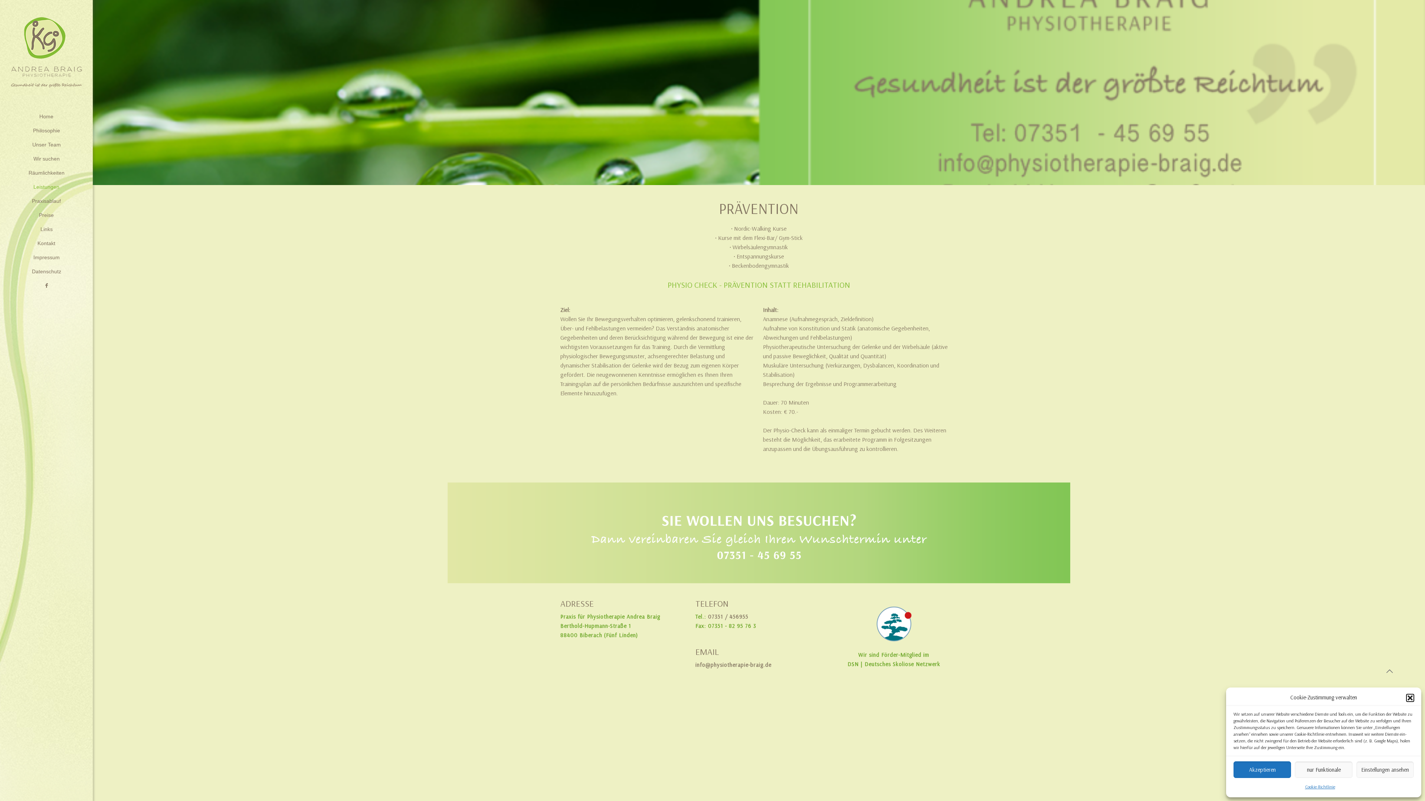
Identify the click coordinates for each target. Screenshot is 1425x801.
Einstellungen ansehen (1385, 770)
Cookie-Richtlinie (1320, 787)
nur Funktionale (1324, 770)
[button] (1410, 698)
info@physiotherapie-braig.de (733, 665)
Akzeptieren (1262, 770)
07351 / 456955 (728, 616)
